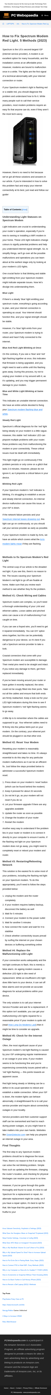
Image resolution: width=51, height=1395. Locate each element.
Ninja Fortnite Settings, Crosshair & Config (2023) (20, 1238)
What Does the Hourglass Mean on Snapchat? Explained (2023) (25, 1233)
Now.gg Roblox (7, 1310)
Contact (18, 1388)
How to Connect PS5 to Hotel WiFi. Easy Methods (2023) (23, 1265)
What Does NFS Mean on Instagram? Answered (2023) (22, 1243)
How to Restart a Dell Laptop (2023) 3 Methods (19, 1284)
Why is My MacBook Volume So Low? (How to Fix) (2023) (23, 1248)
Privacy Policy (28, 1388)
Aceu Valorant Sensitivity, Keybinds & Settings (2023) (21, 1228)
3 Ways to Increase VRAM (12, 1316)
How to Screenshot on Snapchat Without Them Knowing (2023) (25, 1275)
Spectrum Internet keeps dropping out (21, 519)
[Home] (3, 24)
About (12, 1388)
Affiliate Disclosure (41, 1388)
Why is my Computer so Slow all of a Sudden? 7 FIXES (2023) (25, 1270)
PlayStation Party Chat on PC (13, 1299)
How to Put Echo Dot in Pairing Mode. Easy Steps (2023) (23, 1260)
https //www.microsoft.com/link (13, 1305)
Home (6, 1388)
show (24, 209)
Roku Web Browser (9, 1322)
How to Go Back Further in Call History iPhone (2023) (21, 1280)
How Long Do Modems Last (22, 1025)
